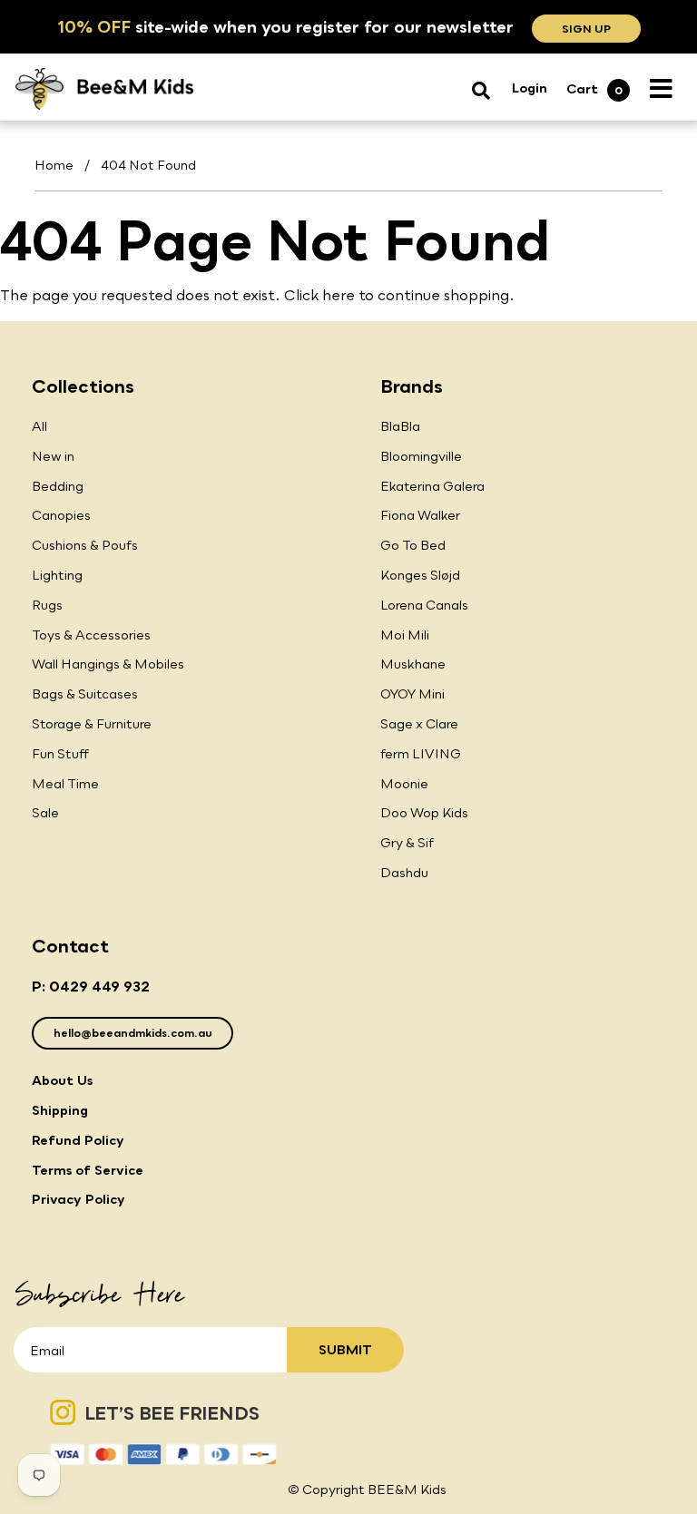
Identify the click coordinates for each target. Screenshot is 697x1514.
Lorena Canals (424, 604)
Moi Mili (404, 634)
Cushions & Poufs (85, 544)
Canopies (61, 515)
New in (53, 456)
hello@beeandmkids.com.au (133, 1033)
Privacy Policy (78, 1198)
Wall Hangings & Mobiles (108, 663)
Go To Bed (413, 544)
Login (529, 87)
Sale (45, 812)
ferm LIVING (420, 753)
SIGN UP (586, 28)
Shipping (60, 1110)
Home (54, 164)
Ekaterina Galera (432, 485)
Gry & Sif (407, 842)
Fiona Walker (420, 515)
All (39, 426)
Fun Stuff (60, 753)
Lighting (57, 574)
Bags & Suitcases (85, 693)
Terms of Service (87, 1169)
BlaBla (400, 426)
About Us (62, 1080)
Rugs (47, 604)
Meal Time (65, 783)
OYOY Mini (412, 693)
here (338, 295)
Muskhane (413, 663)
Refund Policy (78, 1140)
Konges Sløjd (420, 574)
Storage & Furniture (92, 723)
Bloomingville (421, 456)
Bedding (57, 485)
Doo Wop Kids (424, 812)
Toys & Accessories (91, 634)
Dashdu (404, 872)
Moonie (404, 783)
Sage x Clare (419, 723)
